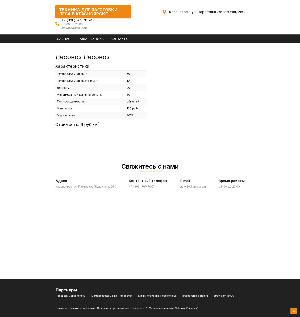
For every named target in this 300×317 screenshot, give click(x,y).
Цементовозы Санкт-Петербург (111, 295)
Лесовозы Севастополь (70, 295)
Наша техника (90, 39)
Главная (62, 39)
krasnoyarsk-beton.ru (195, 295)
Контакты (119, 39)
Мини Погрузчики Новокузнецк (157, 295)
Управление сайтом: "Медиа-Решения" (173, 308)
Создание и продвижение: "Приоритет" (122, 308)
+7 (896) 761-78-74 (77, 20)
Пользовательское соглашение (75, 308)
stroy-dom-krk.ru (224, 295)
